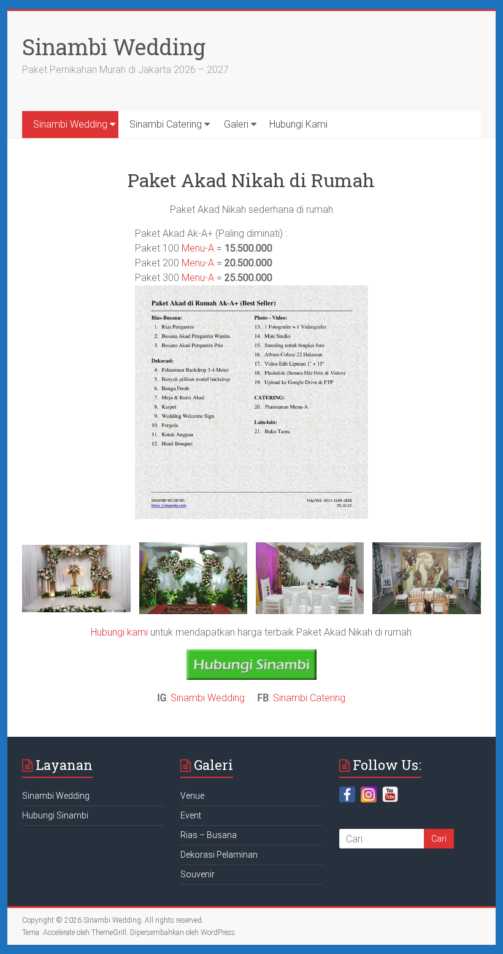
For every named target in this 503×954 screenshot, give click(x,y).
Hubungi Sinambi (55, 815)
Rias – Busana (208, 835)
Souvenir (197, 874)
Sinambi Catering (165, 124)
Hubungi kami (119, 632)
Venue (192, 796)
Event (190, 815)
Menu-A (198, 248)
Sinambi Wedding (113, 46)
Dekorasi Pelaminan (219, 855)
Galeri (236, 124)
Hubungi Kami (298, 124)
